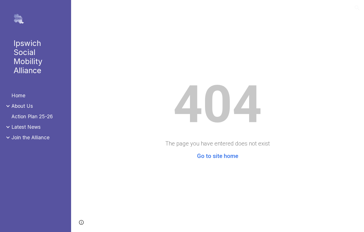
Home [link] (18, 95)
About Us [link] (22, 106)
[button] (357, 8)
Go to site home (217, 156)
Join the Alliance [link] (30, 137)
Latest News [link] (26, 127)
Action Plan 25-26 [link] (32, 116)
